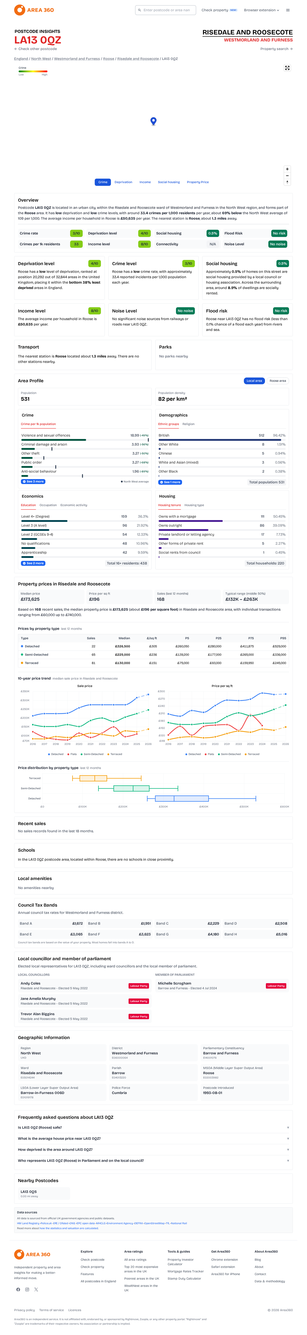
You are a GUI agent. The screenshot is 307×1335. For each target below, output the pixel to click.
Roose (108, 59)
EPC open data (86, 1223)
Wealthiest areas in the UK (141, 1288)
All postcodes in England (98, 1281)
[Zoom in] (287, 169)
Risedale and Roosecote (138, 59)
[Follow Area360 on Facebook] (18, 1289)
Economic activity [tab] (73, 505)
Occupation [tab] (48, 505)
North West (41, 59)
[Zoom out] (287, 175)
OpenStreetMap (154, 1223)
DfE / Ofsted (60, 1223)
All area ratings (135, 1260)
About (259, 1267)
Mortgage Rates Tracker (186, 1271)
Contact (260, 1274)
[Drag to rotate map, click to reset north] (287, 182)
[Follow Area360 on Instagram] (27, 1289)
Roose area (278, 381)
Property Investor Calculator (181, 1262)
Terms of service (51, 1310)
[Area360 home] (34, 10)
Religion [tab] (188, 424)
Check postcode (93, 1260)
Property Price (198, 182)
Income (145, 182)
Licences (74, 1310)
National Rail (179, 1223)
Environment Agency (120, 1223)
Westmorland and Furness (77, 59)
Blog (258, 1260)
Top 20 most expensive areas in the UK (141, 1269)
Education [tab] (28, 505)
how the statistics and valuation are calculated (69, 1228)
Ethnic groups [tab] (168, 424)
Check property (92, 1267)
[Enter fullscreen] (287, 68)
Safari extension (223, 1267)
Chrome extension (224, 1260)
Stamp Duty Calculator (184, 1278)
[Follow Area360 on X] (36, 1289)
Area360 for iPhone (225, 1274)
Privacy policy (24, 1310)
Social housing (169, 182)
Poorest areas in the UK (141, 1278)
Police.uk (46, 1223)
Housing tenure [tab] (169, 505)
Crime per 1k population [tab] (38, 424)
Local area (254, 381)
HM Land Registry (28, 1223)
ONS (72, 1223)
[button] (154, 122)
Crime (102, 182)
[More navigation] (288, 10)
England (21, 59)
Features (87, 1274)
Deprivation (123, 182)
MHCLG (100, 1223)
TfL (168, 1223)
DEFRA (138, 1223)
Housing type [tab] (194, 505)
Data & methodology (270, 1281)
